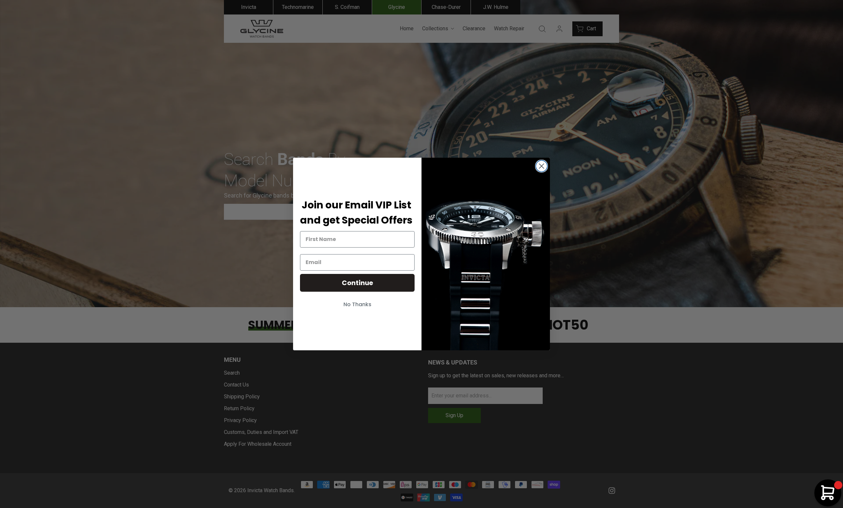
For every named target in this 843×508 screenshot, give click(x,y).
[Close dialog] (541, 166)
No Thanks (357, 304)
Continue (357, 282)
